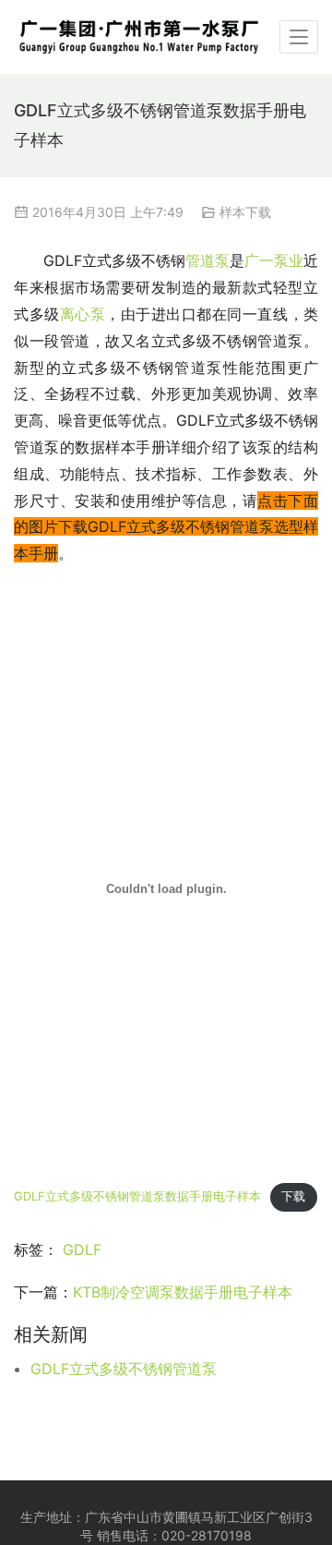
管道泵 (207, 260)
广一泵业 (273, 260)
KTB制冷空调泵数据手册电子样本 (182, 1292)
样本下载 (245, 212)
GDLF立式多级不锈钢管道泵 (123, 1368)
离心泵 (83, 314)
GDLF (82, 1249)
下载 (293, 1196)
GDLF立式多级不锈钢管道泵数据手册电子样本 (137, 1196)
